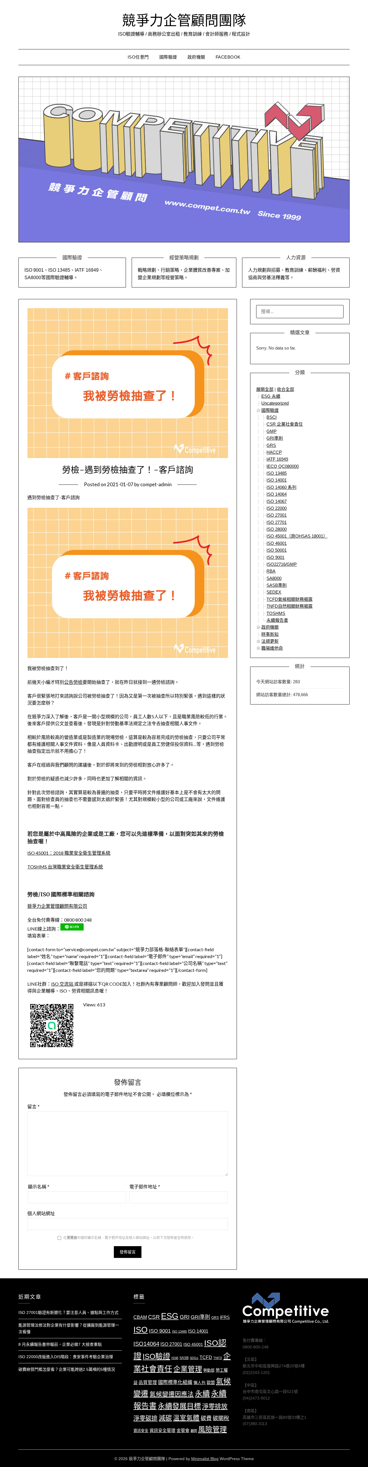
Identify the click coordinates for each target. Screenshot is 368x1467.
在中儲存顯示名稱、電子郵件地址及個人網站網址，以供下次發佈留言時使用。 (128, 1238)
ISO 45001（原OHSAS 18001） (297, 536)
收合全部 (285, 389)
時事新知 (270, 634)
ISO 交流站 (62, 984)
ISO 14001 (277, 480)
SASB (184, 1358)
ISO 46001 (277, 543)
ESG (170, 1316)
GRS (271, 445)
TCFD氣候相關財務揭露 (290, 599)
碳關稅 (221, 1418)
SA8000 (274, 578)
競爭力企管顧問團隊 (184, 20)
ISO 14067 (277, 501)
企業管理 (187, 1369)
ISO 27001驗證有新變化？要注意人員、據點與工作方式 (68, 1312)
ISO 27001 (277, 515)
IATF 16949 (277, 459)
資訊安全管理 (162, 1430)
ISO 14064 (277, 494)
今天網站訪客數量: (274, 681)
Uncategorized (275, 403)
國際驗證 (168, 57)
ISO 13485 (277, 473)
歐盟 (211, 1382)
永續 (202, 1394)
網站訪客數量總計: (274, 694)
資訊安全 (140, 1431)
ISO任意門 (138, 57)
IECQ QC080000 (283, 466)
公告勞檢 (73, 682)
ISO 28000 (277, 529)
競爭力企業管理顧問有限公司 (57, 906)
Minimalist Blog (204, 1458)
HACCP (274, 452)
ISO (140, 1329)
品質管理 (148, 1382)
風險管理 (212, 1429)
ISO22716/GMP (282, 564)
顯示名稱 (38, 1186)
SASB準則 (277, 585)
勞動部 (208, 1370)
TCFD (206, 1357)
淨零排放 (214, 1406)
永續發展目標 (179, 1406)
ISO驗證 (156, 1356)
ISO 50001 (277, 550)
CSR (154, 1317)
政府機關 (196, 57)
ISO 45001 (193, 1344)
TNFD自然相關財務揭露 (290, 606)
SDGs (194, 1358)
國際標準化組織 (175, 1382)
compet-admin (156, 484)
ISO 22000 (277, 508)
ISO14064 (146, 1344)
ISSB (174, 1358)
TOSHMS (276, 613)
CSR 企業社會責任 (285, 424)
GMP (272, 431)
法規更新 (270, 641)
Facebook (228, 57)
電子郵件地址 (144, 1186)
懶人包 (199, 1383)
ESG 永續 (270, 396)
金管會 (183, 1430)
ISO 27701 (277, 522)
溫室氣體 (186, 1418)
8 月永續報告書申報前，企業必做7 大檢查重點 (60, 1344)
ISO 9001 (275, 557)
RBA (271, 571)
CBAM (140, 1317)
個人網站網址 (41, 1213)
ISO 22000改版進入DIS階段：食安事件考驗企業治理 (65, 1356)
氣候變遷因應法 (172, 1394)
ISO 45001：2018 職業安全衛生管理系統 (68, 853)
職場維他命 (272, 648)
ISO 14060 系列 (281, 487)
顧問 (194, 1431)
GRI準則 (275, 438)
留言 (33, 1106)
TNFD (217, 1358)
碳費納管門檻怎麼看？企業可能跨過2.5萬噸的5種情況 (66, 1369)
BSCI (272, 417)
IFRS (225, 1317)
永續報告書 (277, 620)
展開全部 (264, 389)
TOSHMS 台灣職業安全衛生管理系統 (65, 866)
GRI (184, 1317)
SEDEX (274, 592)
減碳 (165, 1418)
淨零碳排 (145, 1418)
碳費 (206, 1418)
